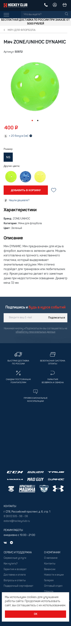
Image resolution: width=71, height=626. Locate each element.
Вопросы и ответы (15, 580)
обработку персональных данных (35, 332)
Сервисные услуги (15, 558)
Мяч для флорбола (22, 30)
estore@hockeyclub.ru (17, 521)
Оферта (48, 591)
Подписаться (56, 317)
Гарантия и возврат (15, 569)
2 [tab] (38, 120)
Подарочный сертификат (18, 586)
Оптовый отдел (53, 586)
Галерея (49, 580)
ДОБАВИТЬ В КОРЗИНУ (26, 190)
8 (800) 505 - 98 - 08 (16, 516)
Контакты (49, 563)
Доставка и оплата (15, 575)
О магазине (51, 558)
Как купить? (10, 563)
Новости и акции (54, 575)
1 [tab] (32, 120)
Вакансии (49, 569)
